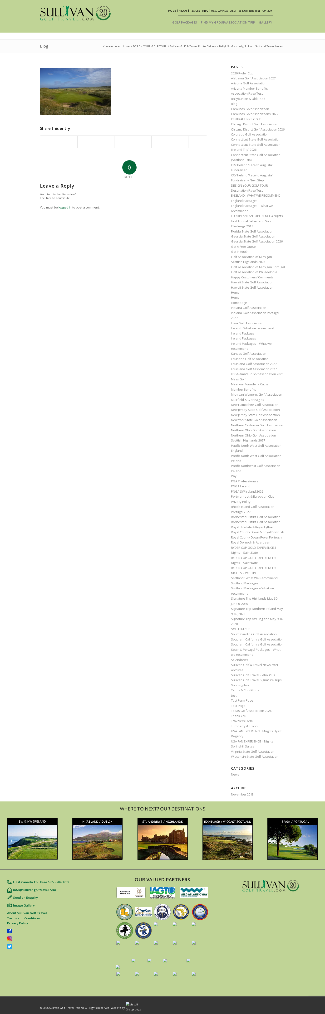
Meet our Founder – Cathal (250, 384)
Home (172, 10)
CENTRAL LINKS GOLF (246, 119)
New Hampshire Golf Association (254, 405)
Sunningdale (240, 685)
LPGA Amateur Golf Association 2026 (257, 374)
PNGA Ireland (240, 486)
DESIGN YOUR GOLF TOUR (150, 46)
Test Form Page (242, 700)
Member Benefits (243, 389)
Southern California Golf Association (257, 639)
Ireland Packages (243, 338)
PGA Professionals (244, 481)
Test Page (238, 705)
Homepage (239, 303)
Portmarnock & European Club (253, 496)
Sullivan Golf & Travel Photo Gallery (193, 46)
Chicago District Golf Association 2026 (258, 129)
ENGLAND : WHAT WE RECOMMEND (256, 195)
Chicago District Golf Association (254, 124)
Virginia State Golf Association (252, 751)
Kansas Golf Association (248, 353)
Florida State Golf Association (252, 231)
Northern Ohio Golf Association (253, 430)
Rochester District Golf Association (256, 517)
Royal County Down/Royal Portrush (256, 537)
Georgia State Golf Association (253, 236)
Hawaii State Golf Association (252, 282)
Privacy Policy (241, 502)
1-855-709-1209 (58, 882)
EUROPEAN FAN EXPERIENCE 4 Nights (257, 216)
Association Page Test (247, 93)
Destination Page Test (247, 190)
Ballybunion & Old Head (248, 99)
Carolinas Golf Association (250, 109)
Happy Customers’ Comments (252, 277)
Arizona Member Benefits (249, 88)
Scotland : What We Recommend (254, 578)
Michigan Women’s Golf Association (256, 394)
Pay (233, 476)
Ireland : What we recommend (252, 328)
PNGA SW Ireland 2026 (247, 491)
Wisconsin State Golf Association (254, 756)
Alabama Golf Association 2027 (253, 78)
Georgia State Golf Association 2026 (257, 241)
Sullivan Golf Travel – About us (253, 675)
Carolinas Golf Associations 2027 (254, 114)
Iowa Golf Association (246, 323)
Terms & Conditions (245, 690)
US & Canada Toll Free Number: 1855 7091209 (241, 10)
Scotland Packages (244, 583)
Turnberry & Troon (244, 726)
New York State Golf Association (254, 420)
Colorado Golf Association (250, 134)
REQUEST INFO (199, 10)
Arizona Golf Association (248, 83)
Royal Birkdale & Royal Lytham (253, 527)
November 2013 (242, 794)
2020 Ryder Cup (242, 73)
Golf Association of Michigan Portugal (258, 267)
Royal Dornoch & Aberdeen (250, 542)
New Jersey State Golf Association (255, 410)
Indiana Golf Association (248, 308)
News (235, 774)
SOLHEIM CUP (241, 629)
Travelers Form (242, 721)
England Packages (244, 201)
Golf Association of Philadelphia (254, 272)
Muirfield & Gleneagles (247, 400)
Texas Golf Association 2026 (251, 710)
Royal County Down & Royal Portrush (257, 532)
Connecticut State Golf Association (256, 139)
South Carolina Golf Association (254, 634)
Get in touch (239, 251)
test (233, 695)
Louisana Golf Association (250, 359)
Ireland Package (242, 333)
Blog (44, 46)
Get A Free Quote (243, 246)
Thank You (238, 716)
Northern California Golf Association (257, 425)
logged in (65, 207)
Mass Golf (238, 379)
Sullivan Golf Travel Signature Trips (256, 680)
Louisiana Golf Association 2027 (254, 364)
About (183, 10)
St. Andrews (239, 660)
